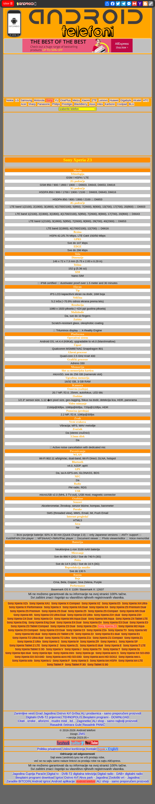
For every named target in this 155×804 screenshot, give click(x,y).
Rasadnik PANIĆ (94, 724)
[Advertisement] (77, 75)
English (113, 749)
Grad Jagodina (46, 713)
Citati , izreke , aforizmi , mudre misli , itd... (47, 721)
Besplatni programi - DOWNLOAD (106, 717)
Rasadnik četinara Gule (65, 724)
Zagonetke (84, 721)
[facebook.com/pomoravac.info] (63, 744)
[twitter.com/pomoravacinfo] (77, 744)
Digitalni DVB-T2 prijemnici (43, 717)
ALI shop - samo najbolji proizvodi (114, 721)
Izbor (8, 3)
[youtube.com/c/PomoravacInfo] (91, 744)
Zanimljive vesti (24, 713)
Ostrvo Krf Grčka (68, 713)
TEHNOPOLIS (72, 717)
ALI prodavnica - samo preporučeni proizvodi (111, 713)
